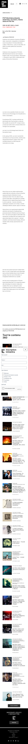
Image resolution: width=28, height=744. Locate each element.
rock (14, 407)
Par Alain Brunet (15, 402)
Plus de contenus (14, 705)
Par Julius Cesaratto (16, 448)
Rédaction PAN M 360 (9, 37)
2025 (22, 500)
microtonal (15, 455)
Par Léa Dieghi (15, 606)
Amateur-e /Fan (7, 376)
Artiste (5, 381)
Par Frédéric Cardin (16, 545)
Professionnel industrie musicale (11, 374)
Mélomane (6, 373)
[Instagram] (24, 4)
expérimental (16, 660)
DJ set (14, 673)
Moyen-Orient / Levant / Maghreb (18, 438)
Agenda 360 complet (6, 12)
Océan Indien (16, 597)
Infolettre (13, 734)
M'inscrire (14, 722)
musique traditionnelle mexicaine (18, 583)
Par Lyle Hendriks (16, 699)
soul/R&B (22, 676)
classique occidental (18, 554)
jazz (24, 484)
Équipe (13, 735)
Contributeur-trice (8, 378)
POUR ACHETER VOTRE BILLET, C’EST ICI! (14, 325)
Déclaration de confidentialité (13, 730)
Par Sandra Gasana (16, 478)
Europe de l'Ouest (17, 500)
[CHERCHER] (16, 4)
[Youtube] (26, 4)
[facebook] (22, 4)
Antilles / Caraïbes (17, 471)
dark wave (17, 407)
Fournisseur (6, 380)
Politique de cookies (14, 732)
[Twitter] (13, 741)
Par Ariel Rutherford (16, 431)
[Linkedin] (18, 741)
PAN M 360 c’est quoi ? (13, 737)
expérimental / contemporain (16, 553)
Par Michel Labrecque (17, 507)
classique (15, 640)
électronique (16, 408)
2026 (16, 539)
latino (14, 484)
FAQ (13, 733)
